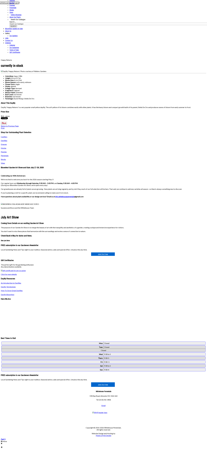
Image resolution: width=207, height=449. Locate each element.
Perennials (12, 7)
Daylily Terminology (8, 287)
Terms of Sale (14, 50)
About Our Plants (15, 17)
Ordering (8, 43)
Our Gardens (13, 36)
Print (3, 128)
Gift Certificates (14, 52)
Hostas (11, 3)
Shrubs (11, 10)
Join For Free (103, 254)
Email (103, 405)
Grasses (4, 144)
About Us (8, 31)
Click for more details (9, 274)
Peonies (12, 5)
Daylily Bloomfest (7, 294)
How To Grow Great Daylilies (12, 291)
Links (6, 38)
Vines (11, 12)
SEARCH (13, 26)
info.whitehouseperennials (64, 197)
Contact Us (9, 40)
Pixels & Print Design (103, 435)
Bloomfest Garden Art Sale (14, 28)
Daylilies (4, 140)
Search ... (12, 22)
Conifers (4, 137)
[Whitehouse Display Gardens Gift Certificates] (13, 271)
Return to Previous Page (10, 126)
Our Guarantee (14, 47)
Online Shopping (16, 15)
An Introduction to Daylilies (11, 283)
